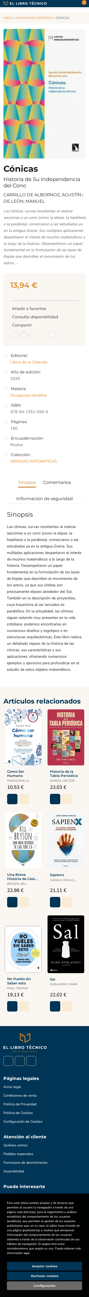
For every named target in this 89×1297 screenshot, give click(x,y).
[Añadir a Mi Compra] (12, 799)
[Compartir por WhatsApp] (33, 335)
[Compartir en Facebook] (14, 335)
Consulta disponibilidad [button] (35, 317)
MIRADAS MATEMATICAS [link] (33, 461)
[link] (24, 799)
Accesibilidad (13, 1171)
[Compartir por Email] (43, 335)
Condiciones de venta (20, 1095)
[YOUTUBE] (31, 1061)
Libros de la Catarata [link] (28, 362)
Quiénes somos (15, 1145)
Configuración (44, 1286)
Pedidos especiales (18, 1154)
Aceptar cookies (44, 1266)
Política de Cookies (18, 1113)
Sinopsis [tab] (27, 482)
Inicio (8, 18)
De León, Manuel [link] (24, 201)
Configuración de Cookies (23, 1121)
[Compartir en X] (24, 335)
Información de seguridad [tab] (44, 498)
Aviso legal (12, 1086)
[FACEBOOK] (8, 1061)
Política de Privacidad (19, 1104)
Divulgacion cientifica (34, 18)
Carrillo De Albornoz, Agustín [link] (42, 194)
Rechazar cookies (44, 1276)
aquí (26, 1253)
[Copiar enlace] (52, 335)
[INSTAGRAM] (20, 1061)
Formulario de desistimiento (25, 1162)
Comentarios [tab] (57, 482)
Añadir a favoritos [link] (29, 308)
